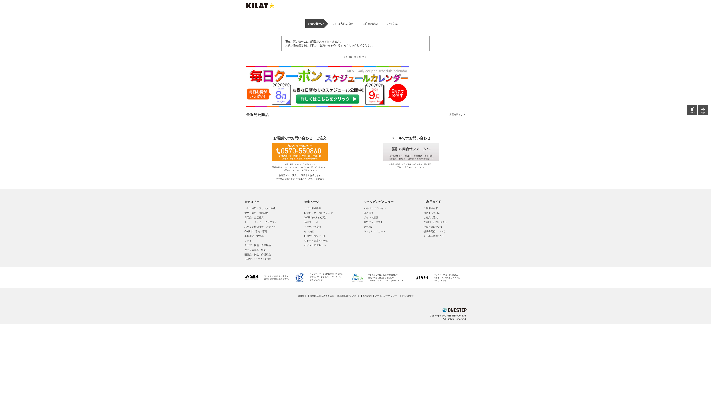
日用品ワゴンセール (315, 236)
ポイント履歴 (371, 217)
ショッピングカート (374, 231)
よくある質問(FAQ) (433, 236)
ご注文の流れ (430, 217)
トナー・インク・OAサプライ (260, 222)
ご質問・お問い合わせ (435, 222)
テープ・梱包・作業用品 (257, 245)
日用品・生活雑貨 (254, 217)
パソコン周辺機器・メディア (260, 226)
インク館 (309, 231)
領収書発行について (434, 231)
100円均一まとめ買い (315, 217)
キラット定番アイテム (316, 240)
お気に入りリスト (373, 222)
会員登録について (433, 226)
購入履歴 (368, 212)
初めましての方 (431, 212)
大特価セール (311, 222)
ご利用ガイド (430, 208)
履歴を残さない (457, 114)
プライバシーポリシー (386, 295)
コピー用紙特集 (312, 208)
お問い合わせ (406, 295)
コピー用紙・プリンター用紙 (260, 208)
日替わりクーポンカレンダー (319, 212)
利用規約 (367, 295)
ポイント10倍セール (315, 245)
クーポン (368, 226)
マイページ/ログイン (375, 208)
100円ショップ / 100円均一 (259, 259)
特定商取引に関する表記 (322, 295)
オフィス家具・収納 (255, 250)
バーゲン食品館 (312, 226)
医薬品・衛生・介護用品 (257, 254)
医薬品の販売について (348, 295)
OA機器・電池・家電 (255, 231)
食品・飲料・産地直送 (256, 212)
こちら (305, 179)
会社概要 (302, 295)
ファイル (249, 240)
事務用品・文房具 (254, 236)
